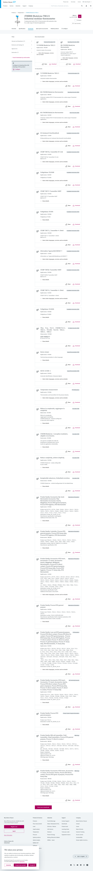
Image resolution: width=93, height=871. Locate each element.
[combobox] (88, 2)
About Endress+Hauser (81, 821)
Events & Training (80, 832)
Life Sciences (50, 829)
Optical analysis (36, 840)
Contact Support (65, 821)
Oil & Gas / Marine (51, 826)
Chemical (49, 832)
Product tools (65, 1)
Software (35, 845)
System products (37, 837)
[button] (14, 826)
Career (77, 826)
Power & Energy (51, 834)
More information (8, 835)
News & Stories (79, 829)
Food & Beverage (51, 821)
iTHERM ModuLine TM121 (32, 12)
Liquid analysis (36, 829)
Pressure (35, 834)
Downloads (73, 1)
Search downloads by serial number (21, 57)
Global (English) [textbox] (87, 1)
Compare (79, 20)
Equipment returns (66, 834)
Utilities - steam (51, 840)
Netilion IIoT (36, 842)
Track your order (66, 832)
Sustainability (79, 837)
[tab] (14, 28)
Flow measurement (37, 823)
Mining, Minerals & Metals (53, 837)
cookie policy (22, 861)
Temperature (21, 12)
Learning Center (65, 829)
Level (34, 826)
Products (14, 12)
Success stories (79, 834)
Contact (79, 1)
